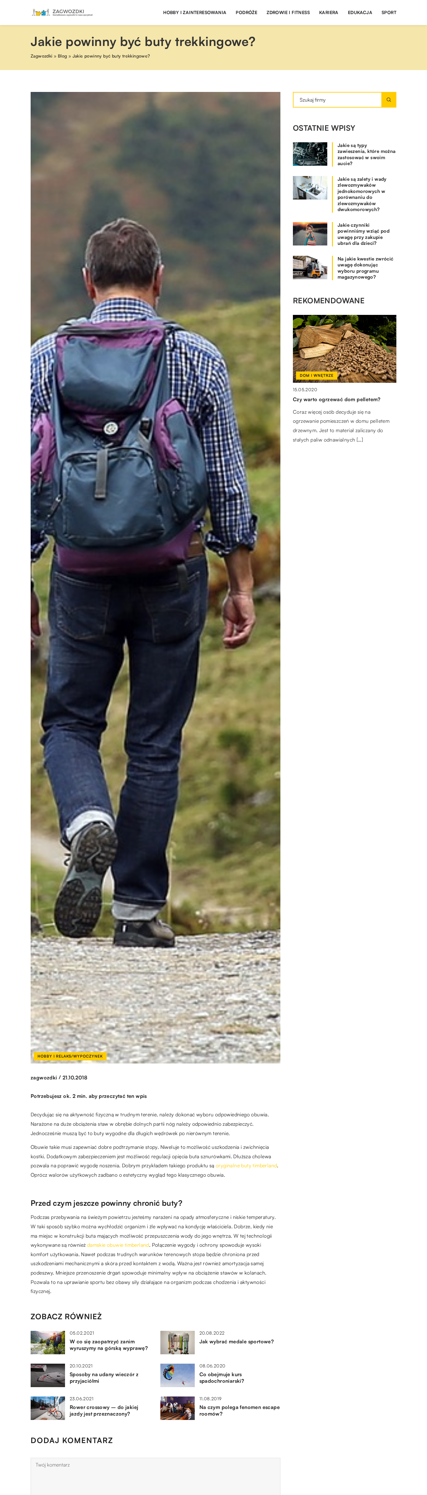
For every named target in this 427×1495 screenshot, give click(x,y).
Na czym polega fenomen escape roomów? (239, 1410)
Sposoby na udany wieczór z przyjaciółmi (104, 1377)
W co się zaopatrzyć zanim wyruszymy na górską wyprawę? (109, 1344)
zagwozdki (44, 1077)
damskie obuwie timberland (118, 1245)
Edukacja (360, 12)
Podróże (246, 12)
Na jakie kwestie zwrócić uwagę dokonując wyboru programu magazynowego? (366, 268)
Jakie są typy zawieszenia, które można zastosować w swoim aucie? (367, 154)
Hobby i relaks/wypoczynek (70, 1056)
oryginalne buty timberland (246, 1165)
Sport (389, 12)
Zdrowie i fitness (288, 12)
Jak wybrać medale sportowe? (236, 1341)
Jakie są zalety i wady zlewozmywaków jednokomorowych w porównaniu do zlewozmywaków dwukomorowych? (362, 194)
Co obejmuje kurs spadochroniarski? (221, 1377)
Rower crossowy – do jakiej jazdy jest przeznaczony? (104, 1410)
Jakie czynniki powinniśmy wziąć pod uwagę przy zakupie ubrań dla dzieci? (363, 234)
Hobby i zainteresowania (194, 12)
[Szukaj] (388, 100)
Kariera (329, 12)
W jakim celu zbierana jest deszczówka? (342, 399)
